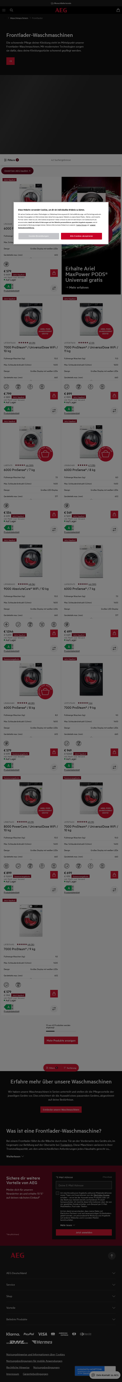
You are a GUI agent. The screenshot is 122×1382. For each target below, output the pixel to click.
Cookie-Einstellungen (39, 236)
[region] (61, 223)
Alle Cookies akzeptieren (81, 236)
